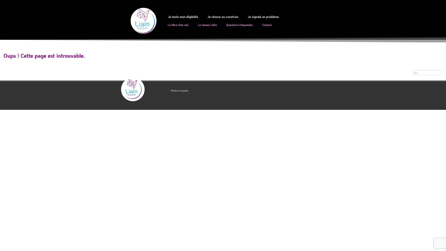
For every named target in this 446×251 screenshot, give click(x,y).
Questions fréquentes (239, 25)
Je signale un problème (263, 17)
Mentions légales (180, 90)
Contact (267, 25)
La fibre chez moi (178, 25)
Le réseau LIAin (207, 25)
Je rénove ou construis (222, 17)
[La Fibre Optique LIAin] (144, 89)
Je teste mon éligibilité (183, 17)
